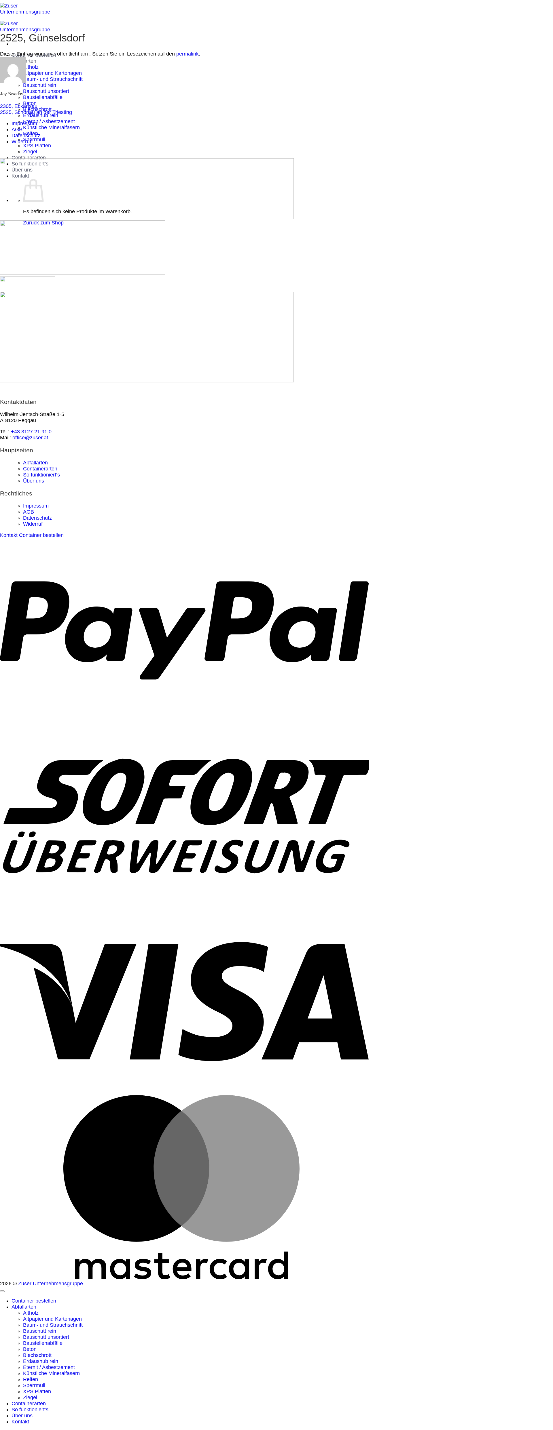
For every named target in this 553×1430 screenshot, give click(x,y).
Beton (30, 1349)
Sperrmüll (34, 139)
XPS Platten (37, 145)
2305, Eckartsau (18, 106)
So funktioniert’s (41, 475)
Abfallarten (35, 463)
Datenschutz (26, 135)
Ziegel (30, 152)
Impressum (24, 123)
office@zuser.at (30, 438)
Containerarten (29, 158)
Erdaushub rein (40, 115)
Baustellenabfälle (43, 97)
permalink (187, 54)
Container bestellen (34, 1301)
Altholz (31, 67)
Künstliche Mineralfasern (51, 127)
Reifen (30, 1379)
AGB (17, 129)
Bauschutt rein (39, 85)
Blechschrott (37, 1355)
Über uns (33, 481)
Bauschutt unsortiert (46, 91)
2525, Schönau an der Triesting (36, 112)
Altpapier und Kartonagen (52, 73)
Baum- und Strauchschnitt (53, 79)
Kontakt (20, 1422)
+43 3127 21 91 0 (31, 431)
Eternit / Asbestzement (49, 121)
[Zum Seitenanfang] (2, 1291)
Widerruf (21, 141)
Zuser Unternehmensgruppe (50, 1283)
